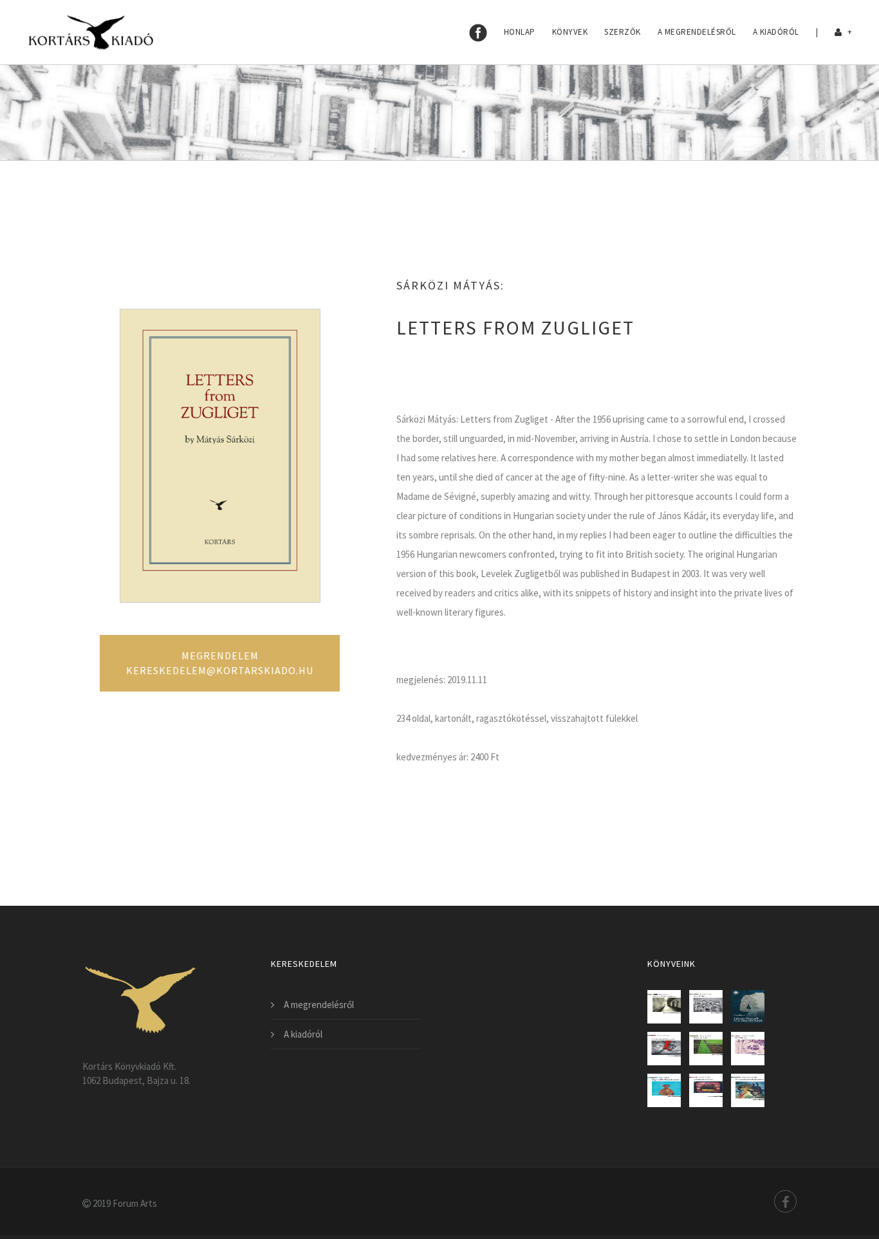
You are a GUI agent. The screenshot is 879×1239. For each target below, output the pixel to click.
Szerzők (622, 31)
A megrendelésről (697, 31)
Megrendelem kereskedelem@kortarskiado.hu (219, 663)
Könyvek (570, 31)
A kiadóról (776, 31)
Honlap (519, 31)
